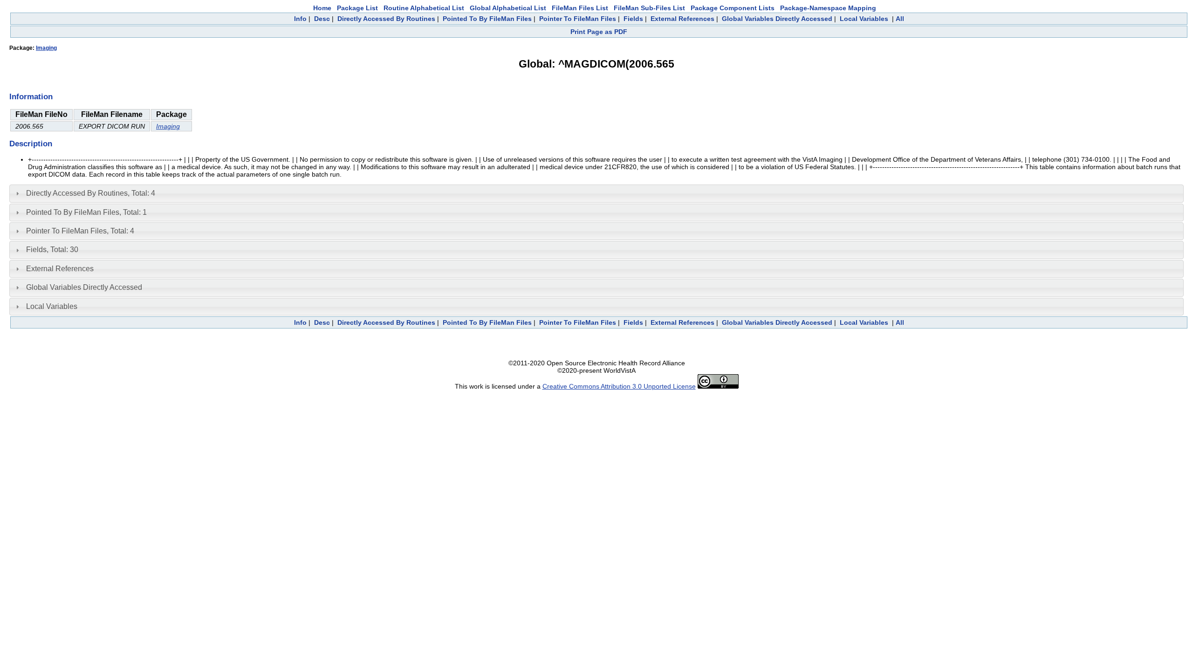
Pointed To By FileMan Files (487, 18)
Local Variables (864, 18)
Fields (633, 18)
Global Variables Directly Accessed (777, 18)
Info (300, 18)
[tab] (596, 193)
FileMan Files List (580, 8)
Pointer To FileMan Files (577, 18)
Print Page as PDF (598, 31)
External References (682, 18)
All (900, 18)
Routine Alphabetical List (424, 8)
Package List (357, 8)
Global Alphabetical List (508, 8)
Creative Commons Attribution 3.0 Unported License (619, 386)
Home (322, 8)
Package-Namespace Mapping (828, 8)
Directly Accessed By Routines (386, 18)
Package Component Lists (733, 8)
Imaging (46, 48)
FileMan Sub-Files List (649, 8)
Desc (322, 18)
